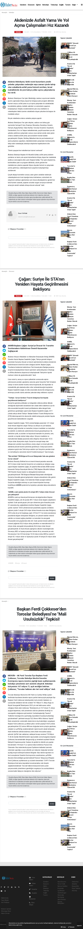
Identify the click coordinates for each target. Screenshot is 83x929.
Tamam (71, 927)
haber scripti (4, 926)
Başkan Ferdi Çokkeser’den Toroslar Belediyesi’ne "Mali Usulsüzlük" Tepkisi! (72, 249)
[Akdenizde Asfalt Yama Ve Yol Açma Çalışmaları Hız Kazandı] (29, 56)
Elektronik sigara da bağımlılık (70, 82)
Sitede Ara (75, 882)
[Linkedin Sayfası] (16, 887)
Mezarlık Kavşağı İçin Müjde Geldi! (71, 159)
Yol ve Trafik (61, 884)
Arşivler (34, 893)
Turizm (67, 5)
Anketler (74, 884)
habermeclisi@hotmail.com (26, 217)
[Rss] (19, 887)
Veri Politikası (5, 902)
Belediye (45, 5)
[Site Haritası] (2, 891)
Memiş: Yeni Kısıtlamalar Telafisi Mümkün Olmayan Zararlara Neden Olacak (72, 107)
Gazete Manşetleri (61, 902)
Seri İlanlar (61, 897)
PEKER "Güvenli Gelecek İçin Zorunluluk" (72, 45)
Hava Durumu (62, 882)
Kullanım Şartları (6, 909)
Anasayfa (4, 12)
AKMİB (18, 485)
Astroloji (74, 890)
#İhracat (24, 563)
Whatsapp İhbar (6, 911)
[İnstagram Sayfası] (9, 887)
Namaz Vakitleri (62, 886)
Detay (64, 927)
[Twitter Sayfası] (5, 887)
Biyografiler (75, 886)
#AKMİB (10, 563)
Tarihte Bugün (62, 893)
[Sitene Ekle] (6, 891)
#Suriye (17, 563)
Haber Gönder (5, 913)
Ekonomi (31, 5)
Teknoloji (54, 5)
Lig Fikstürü (61, 890)
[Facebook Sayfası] (2, 887)
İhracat (31, 456)
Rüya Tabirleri (76, 888)
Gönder (52, 238)
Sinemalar (61, 895)
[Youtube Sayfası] (12, 887)
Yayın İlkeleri (5, 900)
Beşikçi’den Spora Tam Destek (71, 180)
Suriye (45, 367)
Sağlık (61, 5)
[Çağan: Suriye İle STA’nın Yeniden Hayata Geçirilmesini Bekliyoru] (29, 320)
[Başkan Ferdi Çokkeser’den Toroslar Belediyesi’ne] (29, 650)
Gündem (23, 5)
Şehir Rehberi (62, 899)
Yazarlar (34, 889)
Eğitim (38, 5)
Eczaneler (61, 888)
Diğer (74, 5)
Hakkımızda (4, 898)
